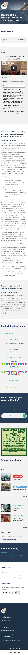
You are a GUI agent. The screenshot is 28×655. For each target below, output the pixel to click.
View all (25, 496)
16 (25, 363)
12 (21, 371)
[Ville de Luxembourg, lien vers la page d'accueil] (4, 8)
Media (2, 640)
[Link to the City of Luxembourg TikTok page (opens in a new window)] (19, 592)
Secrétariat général (7, 333)
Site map (19, 640)
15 (23, 363)
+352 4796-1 (6, 627)
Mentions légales (4, 642)
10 (16, 363)
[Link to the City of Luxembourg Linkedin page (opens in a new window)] (16, 592)
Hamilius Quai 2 (14, 369)
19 (14, 374)
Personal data (12, 642)
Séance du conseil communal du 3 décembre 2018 (12, 12)
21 (12, 366)
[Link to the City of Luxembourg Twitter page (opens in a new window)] (6, 592)
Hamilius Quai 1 (14, 361)
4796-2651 (15, 349)
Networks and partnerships (10, 640)
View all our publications (9, 539)
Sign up (15, 577)
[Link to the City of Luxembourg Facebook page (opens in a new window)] (3, 592)
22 (15, 366)
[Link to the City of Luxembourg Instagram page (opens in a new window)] (10, 592)
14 (21, 363)
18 (10, 366)
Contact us (7, 636)
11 (18, 363)
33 (17, 366)
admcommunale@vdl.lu (14, 347)
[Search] (24, 416)
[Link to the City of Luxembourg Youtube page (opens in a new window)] (13, 592)
